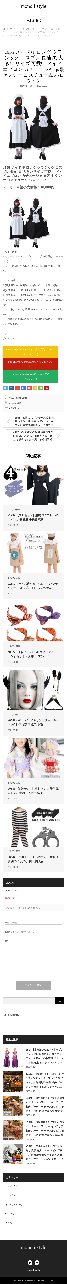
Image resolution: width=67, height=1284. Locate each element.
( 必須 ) (11, 923)
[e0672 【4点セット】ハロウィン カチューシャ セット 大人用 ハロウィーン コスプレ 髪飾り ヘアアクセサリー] (33, 621)
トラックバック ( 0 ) (13, 890)
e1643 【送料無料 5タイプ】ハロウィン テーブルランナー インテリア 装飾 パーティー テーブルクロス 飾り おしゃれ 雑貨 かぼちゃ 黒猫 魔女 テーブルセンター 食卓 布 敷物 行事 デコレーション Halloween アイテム (45, 1129)
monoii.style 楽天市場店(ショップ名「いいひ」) (30, 364)
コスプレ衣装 (26, 86)
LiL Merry (9, 1213)
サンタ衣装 (10, 1195)
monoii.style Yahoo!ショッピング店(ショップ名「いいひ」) (30, 352)
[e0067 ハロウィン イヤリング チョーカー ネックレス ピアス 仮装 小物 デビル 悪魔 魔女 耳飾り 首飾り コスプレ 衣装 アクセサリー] (33, 690)
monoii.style (33, 6)
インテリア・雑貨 (13, 1204)
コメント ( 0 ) (11, 898)
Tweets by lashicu (11, 1015)
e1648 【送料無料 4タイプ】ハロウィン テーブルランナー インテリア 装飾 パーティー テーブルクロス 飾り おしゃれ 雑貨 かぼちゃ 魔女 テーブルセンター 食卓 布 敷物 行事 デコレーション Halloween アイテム (45, 1105)
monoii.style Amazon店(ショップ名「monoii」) (30, 376)
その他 (8, 1223)
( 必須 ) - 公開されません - (20, 932)
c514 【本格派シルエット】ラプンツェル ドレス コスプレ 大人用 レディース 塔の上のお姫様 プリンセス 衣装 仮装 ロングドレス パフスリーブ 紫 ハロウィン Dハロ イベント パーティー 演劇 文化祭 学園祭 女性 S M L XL (45, 1056)
